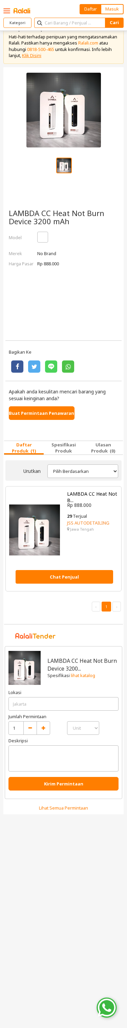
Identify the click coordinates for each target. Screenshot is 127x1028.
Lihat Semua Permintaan (63, 808)
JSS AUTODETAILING (88, 523)
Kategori (17, 22)
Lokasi (14, 692)
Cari (114, 22)
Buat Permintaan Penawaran (41, 413)
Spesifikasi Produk (63, 448)
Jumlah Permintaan (27, 716)
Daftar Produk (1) (24, 448)
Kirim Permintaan (63, 784)
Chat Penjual (64, 577)
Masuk (112, 9)
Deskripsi (18, 741)
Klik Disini (31, 55)
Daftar (90, 9)
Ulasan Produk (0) (103, 448)
